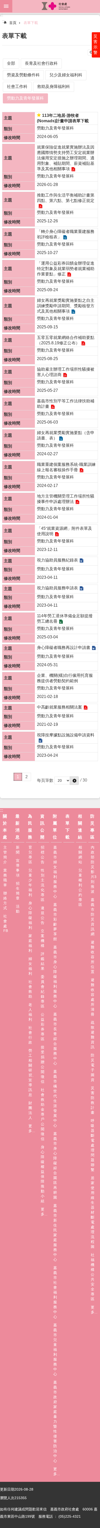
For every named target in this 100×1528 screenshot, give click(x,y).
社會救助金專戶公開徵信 (42, 1114)
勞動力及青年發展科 (25, 98)
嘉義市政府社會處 (56, 6)
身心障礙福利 (30, 915)
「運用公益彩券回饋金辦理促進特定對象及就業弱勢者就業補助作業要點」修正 (65, 268)
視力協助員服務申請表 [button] (57, 588)
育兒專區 (30, 854)
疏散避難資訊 (92, 1034)
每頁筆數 (45, 780)
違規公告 (42, 915)
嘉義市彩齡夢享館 (55, 922)
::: (1, 15)
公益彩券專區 (42, 1026)
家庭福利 (30, 943)
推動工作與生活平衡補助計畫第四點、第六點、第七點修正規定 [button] (65, 198)
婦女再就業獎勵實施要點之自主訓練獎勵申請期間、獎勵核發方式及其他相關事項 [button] (65, 305)
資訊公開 (42, 827)
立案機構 (42, 938)
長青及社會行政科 (41, 63)
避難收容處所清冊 (92, 997)
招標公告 (42, 854)
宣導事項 (17, 867)
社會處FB (5, 923)
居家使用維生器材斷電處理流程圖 (92, 1212)
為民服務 (30, 827)
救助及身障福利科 (53, 86)
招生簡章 (17, 890)
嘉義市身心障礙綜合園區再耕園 (55, 1165)
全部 (11, 63)
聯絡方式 (5, 900)
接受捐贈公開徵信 (42, 1064)
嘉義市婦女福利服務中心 (55, 871)
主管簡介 (5, 854)
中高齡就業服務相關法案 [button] (59, 707)
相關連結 (80, 827)
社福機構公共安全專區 (92, 1277)
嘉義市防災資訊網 (92, 917)
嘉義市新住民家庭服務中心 (55, 1233)
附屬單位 (55, 827)
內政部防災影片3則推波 (93, 869)
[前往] (74, 780)
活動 (17, 908)
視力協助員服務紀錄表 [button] (57, 560)
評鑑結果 (42, 961)
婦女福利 (30, 966)
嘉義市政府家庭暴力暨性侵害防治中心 (55, 1421)
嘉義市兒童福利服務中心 (55, 1349)
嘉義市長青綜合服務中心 (55, 1038)
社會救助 (30, 989)
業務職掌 (5, 877)
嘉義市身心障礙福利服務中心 (55, 976)
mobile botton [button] (6, 6)
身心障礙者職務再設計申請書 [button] (63, 647)
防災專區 (92, 827)
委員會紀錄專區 (42, 991)
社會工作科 (17, 86)
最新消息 (17, 827)
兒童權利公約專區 (80, 887)
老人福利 (30, 1012)
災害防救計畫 (92, 1100)
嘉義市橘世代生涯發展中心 (55, 1098)
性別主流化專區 (42, 885)
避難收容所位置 (92, 957)
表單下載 (31, 23)
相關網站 (80, 854)
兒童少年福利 (30, 882)
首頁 (12, 23)
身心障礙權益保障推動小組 (42, 1174)
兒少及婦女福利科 (65, 75)
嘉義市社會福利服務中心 (55, 1292)
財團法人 (30, 1110)
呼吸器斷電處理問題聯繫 (92, 1145)
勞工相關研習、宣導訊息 (32, 1073)
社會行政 (30, 1035)
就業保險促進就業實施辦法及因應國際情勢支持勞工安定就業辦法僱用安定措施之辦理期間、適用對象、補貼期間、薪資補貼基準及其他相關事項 (65, 158)
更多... (31, 1128)
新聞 (17, 849)
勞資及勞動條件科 (23, 75)
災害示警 (95, 44)
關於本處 (5, 827)
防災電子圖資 (92, 1067)
